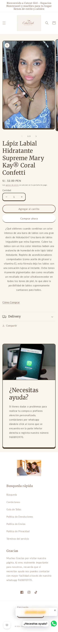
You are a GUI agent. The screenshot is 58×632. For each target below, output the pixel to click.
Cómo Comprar (11, 302)
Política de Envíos (15, 524)
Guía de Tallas (13, 509)
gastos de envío (12, 185)
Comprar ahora (29, 218)
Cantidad (6, 190)
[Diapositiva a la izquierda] (21, 136)
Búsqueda (11, 494)
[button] (4, 23)
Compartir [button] (11, 325)
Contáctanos (13, 502)
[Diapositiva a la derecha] (36, 136)
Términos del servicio (17, 538)
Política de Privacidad (17, 531)
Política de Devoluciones (19, 516)
